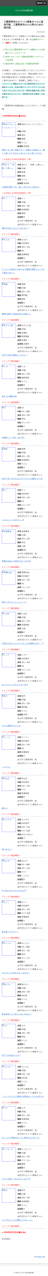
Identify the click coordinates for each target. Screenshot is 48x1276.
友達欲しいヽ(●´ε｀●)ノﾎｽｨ (13, 437)
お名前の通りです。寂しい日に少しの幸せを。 (21, 187)
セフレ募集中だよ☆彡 (11, 726)
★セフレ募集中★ (9, 396)
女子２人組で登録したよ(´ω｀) (14, 355)
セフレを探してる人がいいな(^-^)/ (16, 1179)
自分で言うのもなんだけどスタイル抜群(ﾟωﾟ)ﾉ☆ (22, 479)
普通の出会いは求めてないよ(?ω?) (16, 561)
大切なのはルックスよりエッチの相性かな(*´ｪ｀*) (22, 643)
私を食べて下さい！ (10, 932)
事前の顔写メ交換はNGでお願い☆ (16, 314)
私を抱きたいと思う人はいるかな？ (17, 1014)
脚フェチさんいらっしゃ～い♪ (14, 602)
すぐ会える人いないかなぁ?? (14, 891)
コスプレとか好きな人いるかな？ (16, 973)
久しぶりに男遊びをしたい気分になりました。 (21, 1138)
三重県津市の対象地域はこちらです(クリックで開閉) (23, 107)
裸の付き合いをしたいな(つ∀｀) (15, 228)
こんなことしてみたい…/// (13, 520)
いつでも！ (6, 767)
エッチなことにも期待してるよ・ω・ (17, 1220)
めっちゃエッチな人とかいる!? (15, 685)
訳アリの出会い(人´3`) (11, 1055)
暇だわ (4, 808)
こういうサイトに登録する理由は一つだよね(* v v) (23, 1096)
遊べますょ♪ (7, 849)
